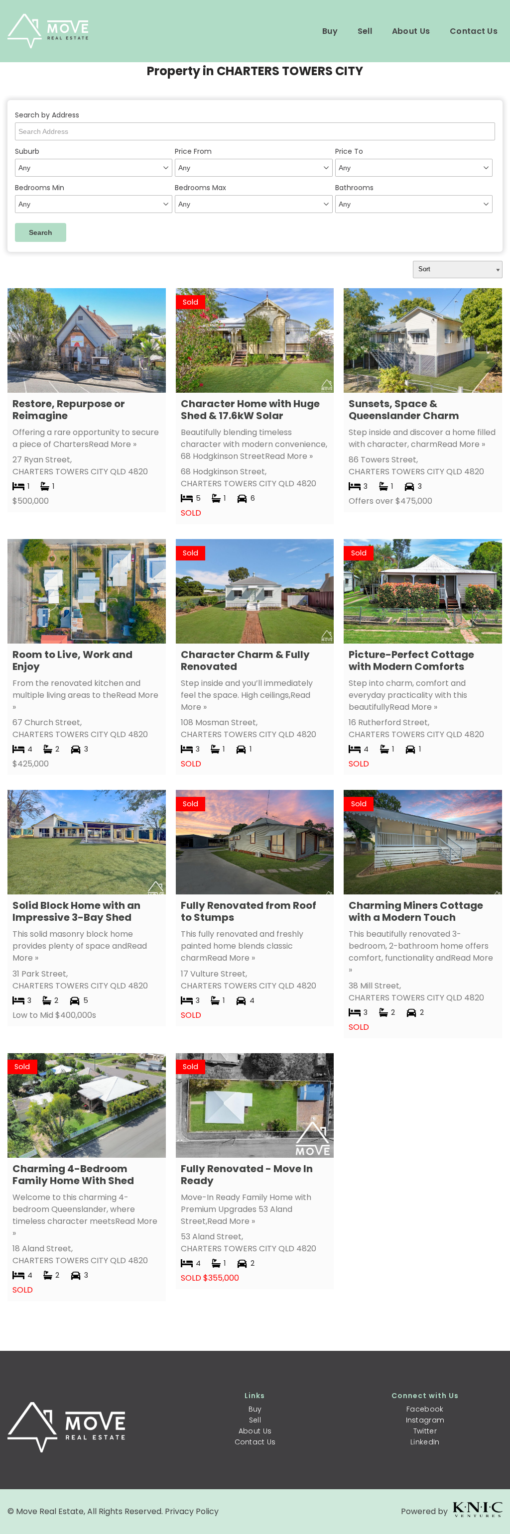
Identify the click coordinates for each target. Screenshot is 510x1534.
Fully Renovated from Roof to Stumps (248, 911)
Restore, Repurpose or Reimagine (68, 410)
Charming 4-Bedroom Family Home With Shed (73, 1175)
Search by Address (47, 115)
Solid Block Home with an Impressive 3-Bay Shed (76, 911)
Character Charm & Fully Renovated (245, 660)
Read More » (112, 444)
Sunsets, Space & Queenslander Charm (404, 410)
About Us (411, 31)
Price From (193, 151)
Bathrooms (354, 188)
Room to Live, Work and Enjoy (72, 660)
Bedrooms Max (200, 188)
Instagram (425, 1420)
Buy (330, 31)
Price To (349, 151)
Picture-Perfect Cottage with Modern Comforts (411, 660)
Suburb (27, 151)
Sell (365, 31)
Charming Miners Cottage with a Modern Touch (416, 911)
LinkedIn (424, 1442)
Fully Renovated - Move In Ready (247, 1175)
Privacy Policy (192, 1511)
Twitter (425, 1431)
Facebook (424, 1409)
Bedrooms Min (39, 188)
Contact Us (474, 31)
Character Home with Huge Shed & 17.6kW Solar (250, 410)
